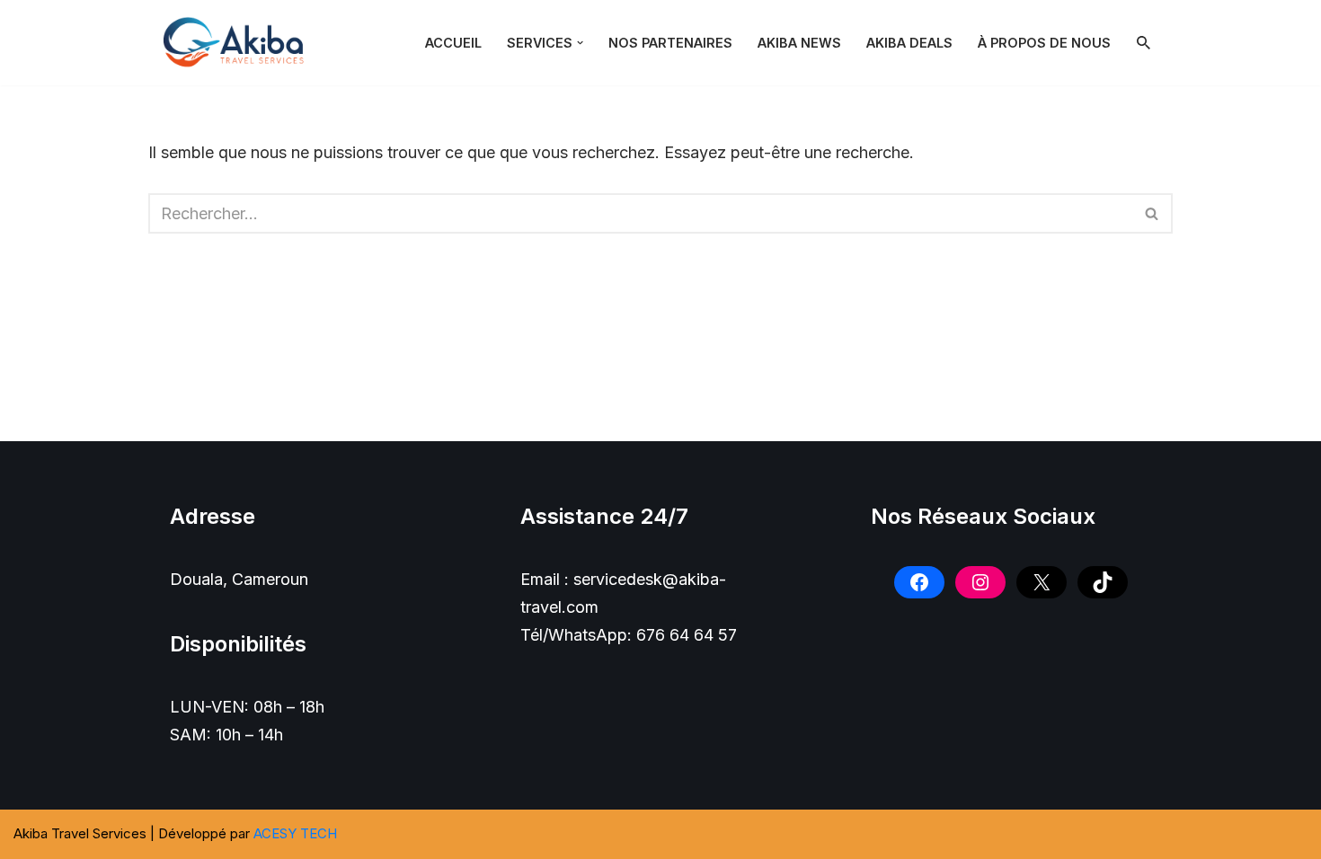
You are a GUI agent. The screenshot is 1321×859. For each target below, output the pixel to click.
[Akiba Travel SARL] (238, 42)
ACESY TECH (295, 833)
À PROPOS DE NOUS (1044, 42)
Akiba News (799, 42)
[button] (580, 43)
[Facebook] (919, 582)
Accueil (453, 42)
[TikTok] (1102, 582)
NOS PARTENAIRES (670, 42)
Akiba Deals (909, 42)
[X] (1041, 582)
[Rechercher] (1143, 42)
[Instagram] (980, 582)
